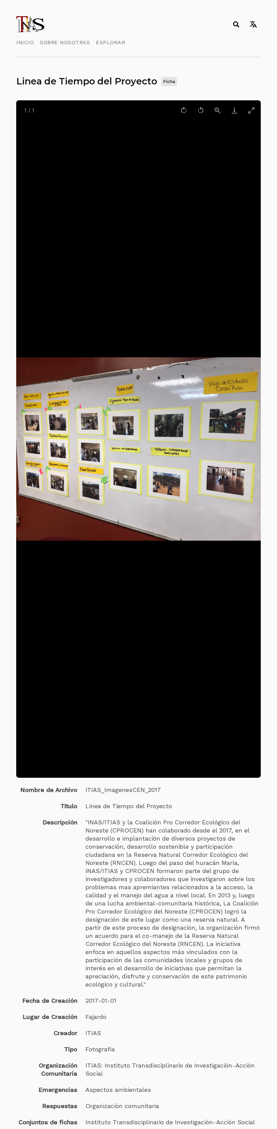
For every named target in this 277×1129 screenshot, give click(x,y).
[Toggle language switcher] (253, 24)
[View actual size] (217, 110)
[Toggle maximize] (251, 110)
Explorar (110, 42)
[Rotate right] (183, 110)
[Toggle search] (236, 24)
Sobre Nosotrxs (65, 42)
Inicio (25, 42)
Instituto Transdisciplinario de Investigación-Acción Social (170, 1122)
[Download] (234, 110)
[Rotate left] (200, 110)
